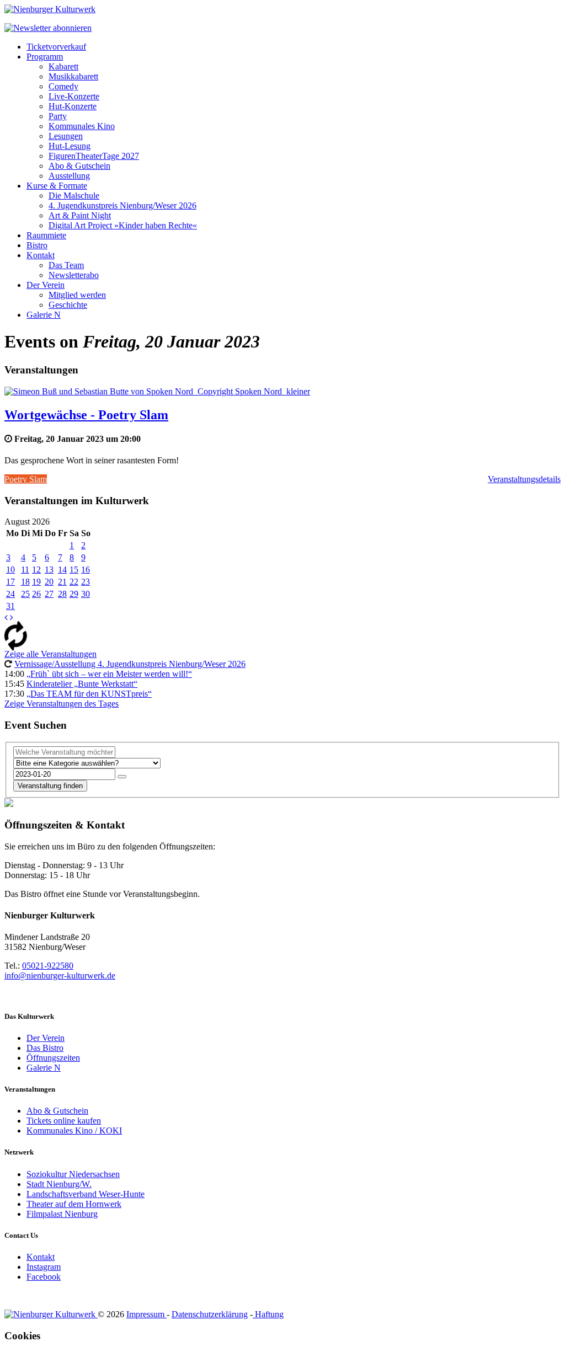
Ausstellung (69, 175)
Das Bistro (44, 1047)
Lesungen (66, 136)
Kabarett (63, 66)
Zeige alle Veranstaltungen (50, 654)
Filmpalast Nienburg (62, 1214)
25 (25, 593)
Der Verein (45, 285)
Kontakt (40, 255)
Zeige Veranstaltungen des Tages (61, 703)
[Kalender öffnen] (122, 776)
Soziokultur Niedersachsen (73, 1174)
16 (85, 569)
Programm (44, 56)
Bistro (36, 245)
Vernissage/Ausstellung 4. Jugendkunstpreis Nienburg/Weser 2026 (130, 664)
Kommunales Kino (82, 126)
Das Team (66, 265)
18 (25, 581)
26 (36, 593)
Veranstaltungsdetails (524, 479)
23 (85, 581)
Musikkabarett (73, 76)
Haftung (268, 1314)
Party (58, 116)
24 (10, 593)
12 (36, 569)
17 (10, 581)
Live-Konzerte (74, 96)
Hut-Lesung (69, 146)
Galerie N (43, 314)
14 (62, 569)
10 (10, 569)
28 (62, 593)
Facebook (43, 1276)
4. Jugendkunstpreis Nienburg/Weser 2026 (122, 205)
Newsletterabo (74, 275)
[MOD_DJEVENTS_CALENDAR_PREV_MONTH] (6, 617)
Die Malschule (74, 195)
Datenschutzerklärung (210, 1314)
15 (74, 569)
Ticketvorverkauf (56, 46)
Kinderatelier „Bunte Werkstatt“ (81, 683)
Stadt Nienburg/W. (59, 1184)
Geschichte (68, 304)
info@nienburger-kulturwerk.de (59, 975)
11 (25, 569)
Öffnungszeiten (53, 1057)
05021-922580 (47, 965)
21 (62, 581)
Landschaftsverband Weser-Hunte (85, 1194)
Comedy (63, 86)
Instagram (43, 1266)
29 (74, 593)
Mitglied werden (77, 295)
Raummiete (46, 235)
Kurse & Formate (56, 185)
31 (10, 606)
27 (49, 593)
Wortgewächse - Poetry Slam (86, 415)
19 (36, 581)
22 (74, 581)
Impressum (146, 1314)
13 (49, 569)
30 (85, 593)
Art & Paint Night (80, 215)
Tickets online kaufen (63, 1120)
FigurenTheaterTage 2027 (94, 156)
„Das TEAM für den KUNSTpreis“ (89, 693)
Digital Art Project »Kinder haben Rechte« (123, 225)
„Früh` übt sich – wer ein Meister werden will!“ (109, 673)
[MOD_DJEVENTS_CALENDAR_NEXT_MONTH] (11, 617)
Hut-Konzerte (73, 106)
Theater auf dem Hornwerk (73, 1204)
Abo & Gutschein (79, 165)
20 (49, 581)
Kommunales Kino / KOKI (74, 1130)
